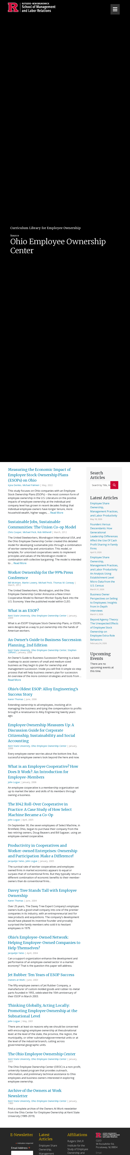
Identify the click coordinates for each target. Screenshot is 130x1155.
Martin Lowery (29, 582)
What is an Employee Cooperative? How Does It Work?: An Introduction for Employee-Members (43, 771)
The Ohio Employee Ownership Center (42, 1054)
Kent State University (19, 615)
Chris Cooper (14, 532)
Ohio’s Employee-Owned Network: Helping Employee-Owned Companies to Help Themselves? (44, 942)
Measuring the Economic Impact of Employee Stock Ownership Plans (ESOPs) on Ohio (39, 475)
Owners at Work (16, 979)
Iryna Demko (14, 485)
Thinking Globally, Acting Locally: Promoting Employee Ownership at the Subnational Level (42, 1010)
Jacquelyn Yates (16, 861)
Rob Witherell (44, 532)
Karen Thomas (15, 699)
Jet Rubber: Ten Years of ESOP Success (41, 975)
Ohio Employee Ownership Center (48, 615)
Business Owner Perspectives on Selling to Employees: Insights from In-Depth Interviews (104, 602)
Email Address (20, 1148)
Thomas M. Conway (63, 582)
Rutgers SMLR (75, 1141)
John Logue (14, 782)
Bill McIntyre (14, 582)
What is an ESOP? (24, 610)
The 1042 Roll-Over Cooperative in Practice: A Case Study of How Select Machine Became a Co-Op (40, 809)
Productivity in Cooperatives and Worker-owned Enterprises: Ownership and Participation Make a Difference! (42, 850)
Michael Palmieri (31, 485)
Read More (56, 512)
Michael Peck (29, 532)
